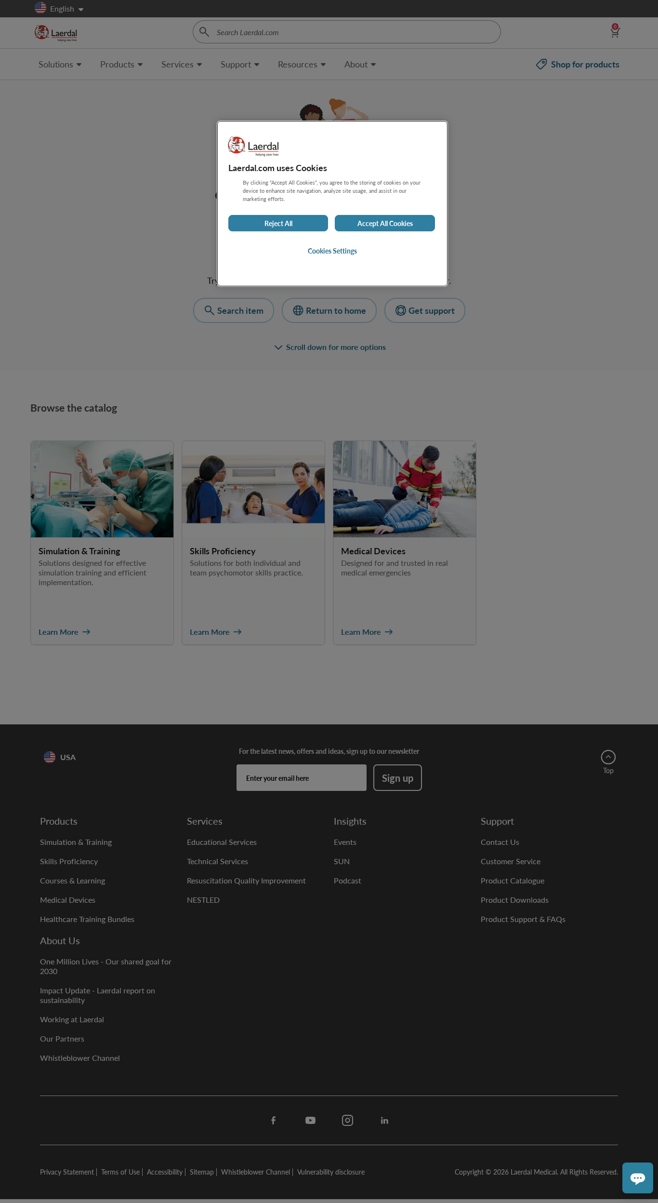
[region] (332, 203)
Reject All (278, 223)
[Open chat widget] (637, 1178)
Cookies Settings (332, 250)
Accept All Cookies (385, 223)
